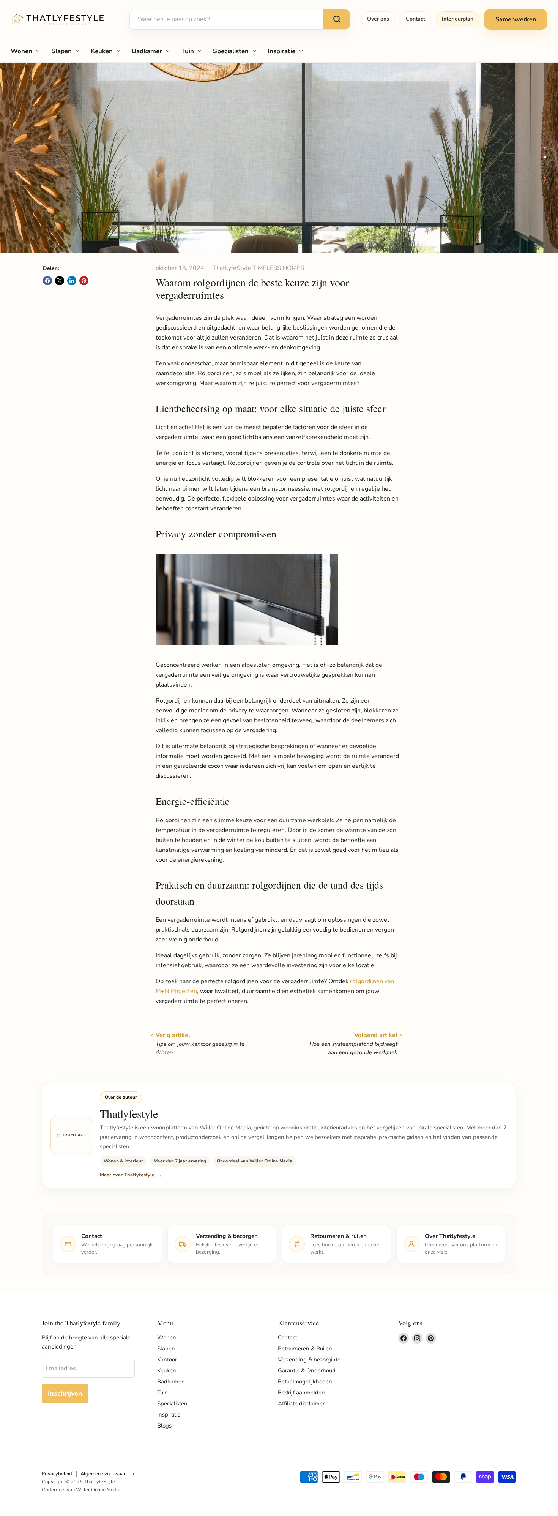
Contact (415, 18)
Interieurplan (457, 18)
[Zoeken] (336, 19)
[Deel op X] (59, 280)
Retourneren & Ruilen (305, 1348)
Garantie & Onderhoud (307, 1370)
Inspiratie (281, 51)
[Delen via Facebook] (47, 280)
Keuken (102, 51)
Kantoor (167, 1359)
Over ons (378, 18)
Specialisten (231, 51)
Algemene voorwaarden (107, 1473)
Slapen (61, 51)
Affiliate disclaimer (301, 1403)
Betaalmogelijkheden (305, 1381)
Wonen (21, 51)
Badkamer (147, 51)
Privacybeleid (57, 1473)
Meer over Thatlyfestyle (127, 1175)
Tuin (187, 51)
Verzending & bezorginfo (309, 1359)
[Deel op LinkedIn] (71, 280)
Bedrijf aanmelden (301, 1392)
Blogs (164, 1425)
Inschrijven (65, 1393)
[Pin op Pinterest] (83, 280)
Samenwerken (515, 19)
